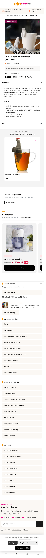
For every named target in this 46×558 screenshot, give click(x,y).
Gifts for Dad (9, 487)
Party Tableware (11, 424)
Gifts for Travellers (11, 450)
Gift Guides (8, 445)
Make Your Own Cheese (14, 405)
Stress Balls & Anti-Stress (14, 399)
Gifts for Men (9, 493)
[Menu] (6, 554)
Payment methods (12, 342)
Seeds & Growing (11, 430)
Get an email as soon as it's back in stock (21, 68)
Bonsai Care (9, 418)
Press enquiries (10, 373)
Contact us (8, 330)
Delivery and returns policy (15, 336)
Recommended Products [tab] (22, 134)
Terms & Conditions (12, 348)
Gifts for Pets (9, 462)
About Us (8, 367)
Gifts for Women (11, 468)
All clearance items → (25, 217)
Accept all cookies (23, 548)
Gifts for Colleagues (12, 456)
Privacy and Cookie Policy (15, 354)
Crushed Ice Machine (13, 259)
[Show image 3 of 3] (21, 51)
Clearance (7, 214)
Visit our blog (9, 313)
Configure (12, 543)
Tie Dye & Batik (10, 411)
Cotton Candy (10, 387)
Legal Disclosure (11, 361)
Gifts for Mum (10, 475)
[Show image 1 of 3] (14, 51)
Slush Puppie (9, 393)
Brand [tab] (4, 124)
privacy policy (16, 530)
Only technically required (28, 543)
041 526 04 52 (9, 292)
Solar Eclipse (9, 436)
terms (26, 530)
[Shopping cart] (27, 554)
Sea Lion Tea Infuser (12, 174)
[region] (22, 36)
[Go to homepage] (22, 4)
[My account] (38, 554)
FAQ (6, 324)
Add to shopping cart (19, 268)
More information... (25, 539)
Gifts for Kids (9, 481)
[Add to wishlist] (38, 21)
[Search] (16, 554)
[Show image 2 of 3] (18, 51)
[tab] (22, 82)
